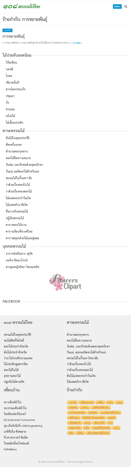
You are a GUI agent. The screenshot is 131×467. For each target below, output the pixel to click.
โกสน (9, 76)
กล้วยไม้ (7, 30)
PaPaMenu (10, 449)
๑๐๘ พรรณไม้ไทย (56, 461)
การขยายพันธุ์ (14, 36)
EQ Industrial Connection (19, 420)
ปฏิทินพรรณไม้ (15, 218)
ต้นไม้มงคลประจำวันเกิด (81, 376)
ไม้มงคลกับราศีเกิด (17, 204)
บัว (7, 102)
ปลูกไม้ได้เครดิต (101, 427)
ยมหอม (93, 412)
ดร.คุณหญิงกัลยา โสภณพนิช (22, 267)
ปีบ (71, 432)
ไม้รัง (80, 432)
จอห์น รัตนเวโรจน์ (16, 260)
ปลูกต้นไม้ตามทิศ (14, 381)
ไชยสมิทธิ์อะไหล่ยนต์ (16, 443)
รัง (110, 422)
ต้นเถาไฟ (99, 422)
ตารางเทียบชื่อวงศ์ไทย (19, 231)
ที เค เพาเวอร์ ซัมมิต (16, 437)
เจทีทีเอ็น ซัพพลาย (15, 431)
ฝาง (116, 427)
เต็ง (87, 427)
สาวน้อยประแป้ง (15, 89)
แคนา (85, 407)
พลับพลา (74, 417)
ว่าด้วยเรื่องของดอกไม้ (19, 191)
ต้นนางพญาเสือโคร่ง (98, 432)
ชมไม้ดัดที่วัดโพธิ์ (14, 340)
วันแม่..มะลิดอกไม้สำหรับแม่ (22, 171)
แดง (120, 402)
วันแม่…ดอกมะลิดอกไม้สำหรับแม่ (86, 352)
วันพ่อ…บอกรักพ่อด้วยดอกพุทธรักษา (88, 346)
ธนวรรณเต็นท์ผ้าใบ (15, 408)
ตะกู (87, 422)
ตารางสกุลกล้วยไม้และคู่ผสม (22, 238)
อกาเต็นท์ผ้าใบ (13, 402)
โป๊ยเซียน (11, 62)
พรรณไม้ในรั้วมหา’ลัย (19, 178)
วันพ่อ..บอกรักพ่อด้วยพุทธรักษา (24, 164)
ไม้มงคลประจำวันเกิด (18, 198)
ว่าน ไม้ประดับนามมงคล (18, 358)
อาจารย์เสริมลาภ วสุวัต (19, 253)
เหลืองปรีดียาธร (101, 407)
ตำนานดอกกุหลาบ (17, 151)
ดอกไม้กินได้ (11, 370)
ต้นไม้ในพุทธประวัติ (17, 138)
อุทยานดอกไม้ (12, 376)
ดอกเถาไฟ (75, 427)
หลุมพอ (73, 407)
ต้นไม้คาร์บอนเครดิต (94, 417)
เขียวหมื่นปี (12, 82)
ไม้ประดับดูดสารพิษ (16, 364)
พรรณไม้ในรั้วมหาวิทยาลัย (82, 358)
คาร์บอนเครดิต (77, 412)
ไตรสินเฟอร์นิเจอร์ (15, 414)
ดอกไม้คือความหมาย (18, 158)
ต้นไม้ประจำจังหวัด (15, 352)
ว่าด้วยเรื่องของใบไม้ (18, 184)
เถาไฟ (73, 402)
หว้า (110, 402)
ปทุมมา (10, 96)
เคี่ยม (100, 402)
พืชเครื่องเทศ (14, 144)
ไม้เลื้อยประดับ (14, 122)
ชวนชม (10, 109)
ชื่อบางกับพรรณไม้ (17, 211)
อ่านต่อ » (78, 42)
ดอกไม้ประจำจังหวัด (16, 346)
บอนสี (9, 69)
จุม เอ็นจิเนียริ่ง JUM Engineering (23, 425)
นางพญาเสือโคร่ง (110, 412)
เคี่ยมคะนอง (87, 402)
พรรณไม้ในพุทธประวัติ (17, 334)
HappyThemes (85, 461)
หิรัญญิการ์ (75, 422)
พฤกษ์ (112, 417)
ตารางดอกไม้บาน (16, 225)
